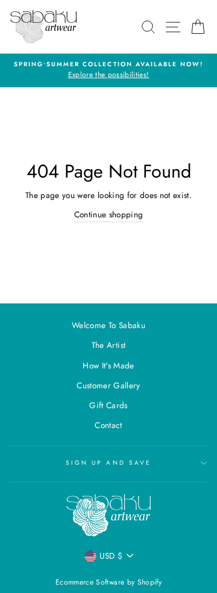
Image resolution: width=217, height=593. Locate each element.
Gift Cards (108, 405)
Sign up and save (108, 462)
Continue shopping (108, 214)
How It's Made (108, 365)
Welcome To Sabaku (108, 325)
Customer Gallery (108, 385)
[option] (108, 70)
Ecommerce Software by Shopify (108, 582)
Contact (108, 425)
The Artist (108, 345)
